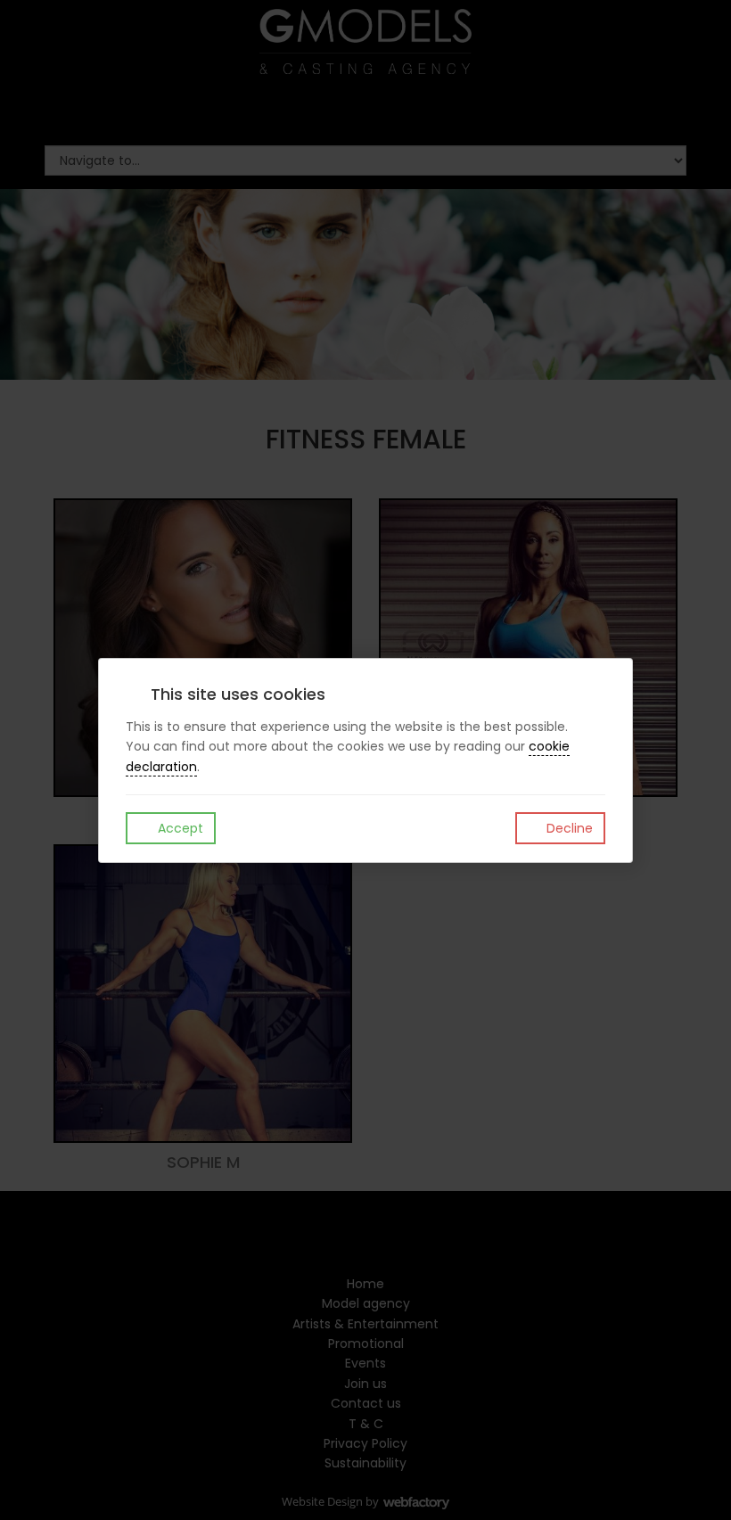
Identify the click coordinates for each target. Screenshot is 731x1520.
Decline (568, 828)
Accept (178, 828)
